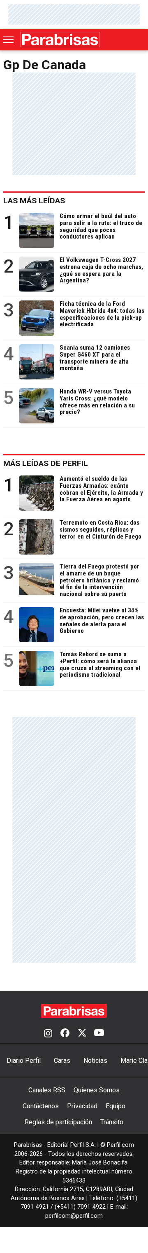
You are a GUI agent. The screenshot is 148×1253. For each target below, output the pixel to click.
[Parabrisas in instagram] (48, 1033)
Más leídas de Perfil (45, 463)
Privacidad (82, 1106)
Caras (62, 1060)
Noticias (95, 1060)
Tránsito (111, 1122)
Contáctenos (41, 1106)
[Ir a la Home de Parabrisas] (60, 39)
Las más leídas (34, 200)
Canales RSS (46, 1090)
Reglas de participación (58, 1122)
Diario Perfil (24, 1060)
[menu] (9, 39)
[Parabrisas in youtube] (99, 1033)
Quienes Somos (97, 1090)
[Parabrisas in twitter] (82, 1033)
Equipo (115, 1106)
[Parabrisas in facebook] (64, 1033)
